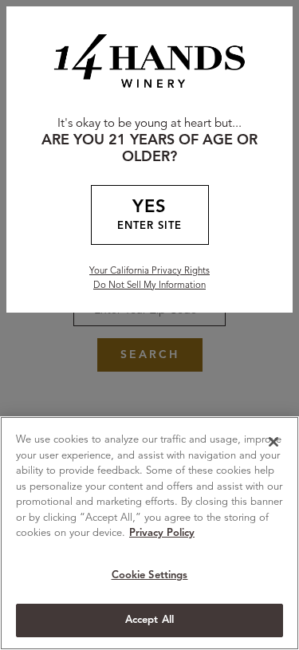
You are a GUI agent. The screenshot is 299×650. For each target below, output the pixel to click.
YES (150, 215)
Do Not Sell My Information (149, 285)
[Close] (273, 441)
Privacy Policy (162, 533)
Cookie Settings (150, 575)
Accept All (149, 620)
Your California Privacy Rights (149, 271)
